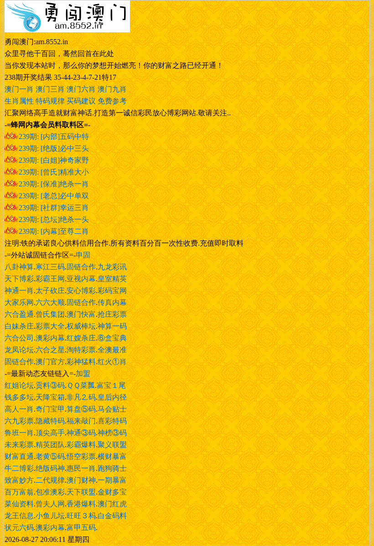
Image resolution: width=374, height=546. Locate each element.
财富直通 (19, 456)
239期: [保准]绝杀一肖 (54, 184)
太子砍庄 (50, 290)
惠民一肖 (81, 468)
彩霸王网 (50, 279)
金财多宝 (112, 492)
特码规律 (50, 101)
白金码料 (112, 516)
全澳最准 (112, 350)
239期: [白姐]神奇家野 (54, 160)
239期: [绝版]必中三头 (54, 148)
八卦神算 (19, 267)
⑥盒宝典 (112, 338)
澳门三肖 (50, 89)
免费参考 (112, 101)
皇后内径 (112, 397)
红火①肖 (112, 362)
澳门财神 (81, 480)
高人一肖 (19, 409)
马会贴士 (112, 409)
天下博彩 (19, 279)
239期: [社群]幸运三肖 (54, 207)
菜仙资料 (19, 504)
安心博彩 (81, 290)
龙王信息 (19, 516)
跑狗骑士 (112, 468)
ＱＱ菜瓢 (81, 385)
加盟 (83, 373)
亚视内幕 (81, 279)
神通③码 (81, 433)
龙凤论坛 (19, 350)
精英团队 (50, 444)
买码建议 (81, 101)
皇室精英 (112, 279)
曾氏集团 (50, 314)
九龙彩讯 (112, 267)
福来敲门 (81, 421)
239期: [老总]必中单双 (54, 196)
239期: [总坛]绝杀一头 (54, 219)
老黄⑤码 (50, 456)
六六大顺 (50, 302)
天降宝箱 (50, 397)
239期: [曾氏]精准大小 (54, 172)
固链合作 (81, 267)
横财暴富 (112, 456)
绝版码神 (50, 468)
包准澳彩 (50, 492)
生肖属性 (19, 101)
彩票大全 (50, 326)
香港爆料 (81, 504)
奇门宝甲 (50, 409)
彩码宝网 (112, 290)
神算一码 (112, 326)
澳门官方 (50, 362)
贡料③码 (50, 385)
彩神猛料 (81, 362)
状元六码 (19, 527)
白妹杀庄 (19, 326)
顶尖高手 (50, 433)
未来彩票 (19, 444)
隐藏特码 (50, 421)
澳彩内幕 (50, 338)
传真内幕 (112, 302)
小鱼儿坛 (50, 516)
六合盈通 (19, 314)
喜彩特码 (112, 421)
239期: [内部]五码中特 (54, 136)
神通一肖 (19, 290)
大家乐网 (19, 302)
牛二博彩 (19, 468)
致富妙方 (19, 480)
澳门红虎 (112, 504)
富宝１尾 (111, 385)
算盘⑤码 (81, 409)
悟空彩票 (81, 456)
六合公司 (19, 338)
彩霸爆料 (81, 444)
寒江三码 (50, 267)
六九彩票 (19, 421)
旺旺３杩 (81, 516)
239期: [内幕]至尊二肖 (54, 231)
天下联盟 (81, 492)
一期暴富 (112, 480)
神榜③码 (112, 433)
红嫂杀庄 (81, 338)
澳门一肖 (19, 89)
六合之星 (50, 350)
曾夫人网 (50, 504)
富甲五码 (81, 527)
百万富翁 (19, 492)
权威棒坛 (81, 326)
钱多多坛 (19, 397)
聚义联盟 (112, 444)
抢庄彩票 (112, 314)
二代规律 (50, 480)
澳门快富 (81, 314)
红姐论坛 (19, 385)
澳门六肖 (81, 89)
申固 (83, 255)
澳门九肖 (112, 89)
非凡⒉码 (81, 397)
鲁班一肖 (19, 433)
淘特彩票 (81, 350)
